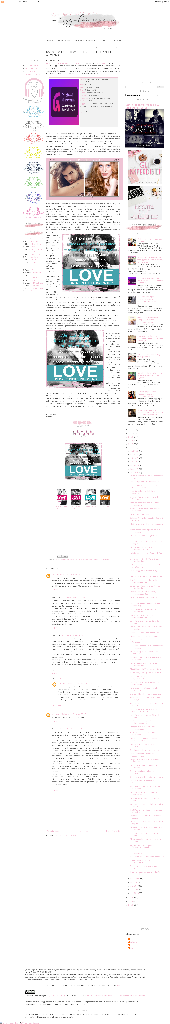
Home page (83, 831)
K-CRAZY (104, 40)
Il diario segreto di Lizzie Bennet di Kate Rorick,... (146, 554)
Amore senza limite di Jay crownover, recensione (145, 530)
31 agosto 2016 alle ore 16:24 (73, 729)
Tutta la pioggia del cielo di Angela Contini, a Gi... (144, 772)
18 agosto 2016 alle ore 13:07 (79, 683)
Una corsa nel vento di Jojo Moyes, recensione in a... (144, 536)
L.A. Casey (78, 560)
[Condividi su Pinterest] (67, 556)
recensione (87, 560)
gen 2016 (134, 893)
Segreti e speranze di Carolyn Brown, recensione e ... (145, 852)
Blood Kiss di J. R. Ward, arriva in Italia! (145, 669)
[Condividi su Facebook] (65, 556)
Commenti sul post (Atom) (65, 835)
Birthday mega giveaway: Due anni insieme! (149, 240)
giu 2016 (134, 472)
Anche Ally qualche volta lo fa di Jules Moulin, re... (145, 698)
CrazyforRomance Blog (55, 995)
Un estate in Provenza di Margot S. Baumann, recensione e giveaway (147, 319)
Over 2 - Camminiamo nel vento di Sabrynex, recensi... (144, 498)
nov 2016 (134, 454)
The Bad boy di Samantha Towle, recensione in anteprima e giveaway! (150, 280)
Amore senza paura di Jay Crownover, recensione (145, 787)
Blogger (119, 985)
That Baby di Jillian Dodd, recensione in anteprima (146, 811)
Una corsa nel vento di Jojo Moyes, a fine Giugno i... (146, 805)
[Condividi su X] (62, 556)
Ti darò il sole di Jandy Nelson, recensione (147, 856)
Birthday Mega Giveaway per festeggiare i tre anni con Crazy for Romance (150, 259)
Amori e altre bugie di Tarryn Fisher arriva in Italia (146, 704)
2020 (130, 433)
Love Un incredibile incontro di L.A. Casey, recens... (144, 754)
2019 (130, 437)
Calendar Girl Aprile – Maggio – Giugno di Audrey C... (146, 519)
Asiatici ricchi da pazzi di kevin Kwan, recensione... (145, 509)
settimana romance (85, 40)
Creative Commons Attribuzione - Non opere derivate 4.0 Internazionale (115, 995)
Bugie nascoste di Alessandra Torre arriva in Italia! (144, 799)
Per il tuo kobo (62, 509)
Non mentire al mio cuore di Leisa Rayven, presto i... (143, 677)
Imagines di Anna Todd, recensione (144, 632)
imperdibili (117, 40)
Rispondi (55, 589)
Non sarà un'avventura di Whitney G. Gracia (145, 867)
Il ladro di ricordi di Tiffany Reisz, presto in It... (146, 525)
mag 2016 (135, 878)
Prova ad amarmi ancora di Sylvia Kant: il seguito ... (146, 822)
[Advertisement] (83, 535)
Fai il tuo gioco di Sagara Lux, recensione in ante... (146, 477)
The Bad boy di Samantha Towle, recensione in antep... (143, 581)
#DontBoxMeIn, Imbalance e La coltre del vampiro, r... (145, 840)
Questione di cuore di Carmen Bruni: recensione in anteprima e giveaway (149, 375)
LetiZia (55, 574)
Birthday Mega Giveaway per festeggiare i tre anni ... (142, 846)
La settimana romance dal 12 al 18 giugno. (144, 716)
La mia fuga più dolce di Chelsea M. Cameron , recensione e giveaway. (147, 393)
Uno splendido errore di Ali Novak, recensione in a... (144, 664)
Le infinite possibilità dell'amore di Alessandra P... (143, 781)
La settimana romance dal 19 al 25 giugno (144, 622)
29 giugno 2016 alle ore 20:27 (73, 714)
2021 (130, 429)
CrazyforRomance (137, 939)
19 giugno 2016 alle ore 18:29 (73, 635)
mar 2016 (134, 886)
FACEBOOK (30, 71)
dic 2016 (134, 451)
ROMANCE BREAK (33, 75)
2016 (130, 447)
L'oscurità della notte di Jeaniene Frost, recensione (146, 658)
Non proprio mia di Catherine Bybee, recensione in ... (145, 610)
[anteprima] (145, 183)
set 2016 (134, 462)
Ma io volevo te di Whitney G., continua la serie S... (146, 745)
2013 (130, 905)
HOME (50, 40)
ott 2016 (134, 458)
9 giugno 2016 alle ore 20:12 (70, 574)
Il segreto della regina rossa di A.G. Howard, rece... (144, 861)
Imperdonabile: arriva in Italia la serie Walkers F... (144, 492)
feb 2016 (134, 889)
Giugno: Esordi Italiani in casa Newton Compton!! (145, 760)
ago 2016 (134, 465)
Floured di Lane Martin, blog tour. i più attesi (148, 355)
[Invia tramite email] (58, 556)
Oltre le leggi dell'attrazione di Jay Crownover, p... (143, 571)
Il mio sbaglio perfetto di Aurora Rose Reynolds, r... (145, 689)
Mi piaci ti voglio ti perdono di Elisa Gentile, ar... (144, 652)
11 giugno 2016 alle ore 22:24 (73, 597)
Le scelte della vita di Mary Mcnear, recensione (144, 766)
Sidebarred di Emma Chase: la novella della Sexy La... (145, 566)
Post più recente (53, 831)
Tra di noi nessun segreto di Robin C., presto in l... (145, 873)
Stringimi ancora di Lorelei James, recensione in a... (143, 727)
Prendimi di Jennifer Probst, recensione (146, 576)
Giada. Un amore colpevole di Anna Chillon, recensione (144, 722)
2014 (130, 901)
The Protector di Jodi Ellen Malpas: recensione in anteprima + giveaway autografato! (148, 300)
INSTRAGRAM (31, 65)
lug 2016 (134, 469)
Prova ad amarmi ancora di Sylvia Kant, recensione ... (146, 628)
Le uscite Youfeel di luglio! (140, 514)
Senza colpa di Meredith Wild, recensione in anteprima (142, 616)
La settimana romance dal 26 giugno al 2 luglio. (146, 542)
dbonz (132, 945)
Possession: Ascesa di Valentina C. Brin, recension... (146, 828)
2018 (130, 440)
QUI (81, 112)
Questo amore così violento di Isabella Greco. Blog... (145, 604)
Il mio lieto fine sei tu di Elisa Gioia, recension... (144, 598)
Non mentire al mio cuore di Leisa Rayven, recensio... (143, 486)
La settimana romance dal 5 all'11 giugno (144, 834)
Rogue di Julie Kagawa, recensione (144, 636)
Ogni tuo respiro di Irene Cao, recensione (146, 777)
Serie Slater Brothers (101, 560)
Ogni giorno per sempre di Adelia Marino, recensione (146, 647)
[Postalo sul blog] (60, 556)
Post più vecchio (113, 831)
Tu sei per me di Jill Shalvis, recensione (145, 750)
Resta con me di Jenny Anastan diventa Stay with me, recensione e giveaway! (150, 412)
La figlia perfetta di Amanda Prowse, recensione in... (145, 587)
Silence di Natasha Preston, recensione (146, 694)
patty (132, 948)
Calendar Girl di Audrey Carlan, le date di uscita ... (146, 816)
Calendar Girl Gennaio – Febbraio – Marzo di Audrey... (144, 739)
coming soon (63, 40)
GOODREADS (31, 68)
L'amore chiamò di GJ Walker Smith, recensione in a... (144, 560)
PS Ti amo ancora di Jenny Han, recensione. (143, 733)
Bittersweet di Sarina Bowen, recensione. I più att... (142, 548)
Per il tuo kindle (61, 507)
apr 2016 (134, 882)
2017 (130, 444)
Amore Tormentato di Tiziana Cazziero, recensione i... (146, 683)
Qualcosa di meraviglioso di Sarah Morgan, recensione (144, 710)
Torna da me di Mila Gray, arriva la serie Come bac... (146, 641)
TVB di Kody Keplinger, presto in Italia (145, 672)
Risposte (58, 679)
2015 (130, 897)
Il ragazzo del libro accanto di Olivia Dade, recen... (144, 793)
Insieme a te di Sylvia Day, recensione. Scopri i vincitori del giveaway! (150, 338)
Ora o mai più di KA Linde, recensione (145, 481)
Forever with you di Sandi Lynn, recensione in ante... (143, 593)
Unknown (62, 683)
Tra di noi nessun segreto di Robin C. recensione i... (145, 504)
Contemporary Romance (64, 560)
